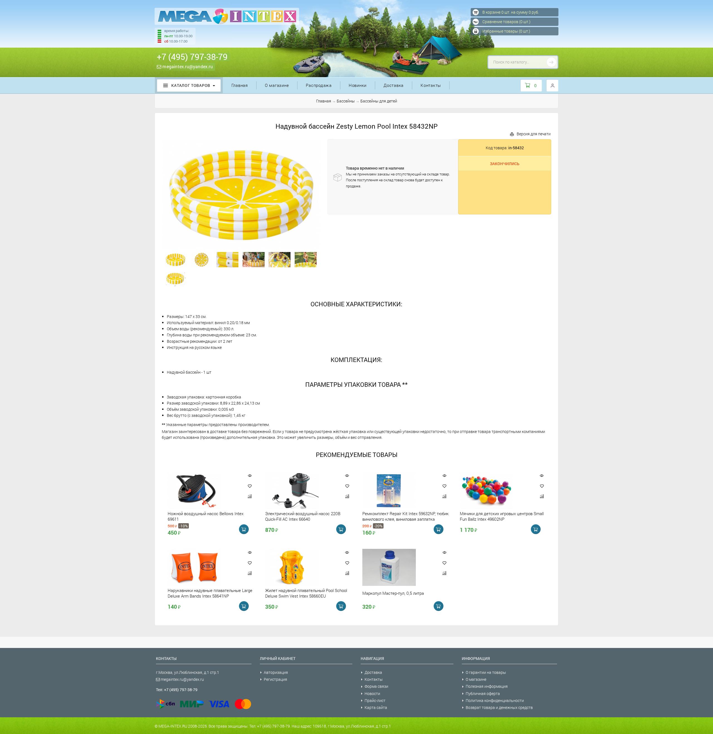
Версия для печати (534, 133)
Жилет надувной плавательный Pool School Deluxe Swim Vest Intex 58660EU (306, 593)
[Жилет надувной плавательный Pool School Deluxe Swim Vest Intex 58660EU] (301, 567)
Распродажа (319, 85)
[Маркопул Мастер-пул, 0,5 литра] (398, 567)
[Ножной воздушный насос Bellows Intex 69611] (204, 490)
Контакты (431, 85)
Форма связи (376, 686)
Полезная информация (487, 686)
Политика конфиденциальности (495, 700)
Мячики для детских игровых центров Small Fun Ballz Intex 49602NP (502, 516)
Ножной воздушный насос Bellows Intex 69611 (205, 516)
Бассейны (346, 101)
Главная (239, 85)
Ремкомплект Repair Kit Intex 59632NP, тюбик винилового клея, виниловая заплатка (405, 516)
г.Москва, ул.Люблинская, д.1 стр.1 (187, 672)
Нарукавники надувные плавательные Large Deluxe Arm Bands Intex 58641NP (210, 593)
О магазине (277, 85)
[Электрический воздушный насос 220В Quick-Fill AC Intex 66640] (301, 490)
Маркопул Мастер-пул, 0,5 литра (393, 593)
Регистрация (275, 679)
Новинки (358, 85)
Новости (372, 693)
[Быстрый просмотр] (250, 475)
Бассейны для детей (378, 101)
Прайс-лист (375, 700)
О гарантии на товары (486, 672)
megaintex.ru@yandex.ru (187, 66)
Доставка (394, 85)
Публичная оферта (483, 693)
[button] (250, 486)
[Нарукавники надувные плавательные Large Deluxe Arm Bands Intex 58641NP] (204, 567)
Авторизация (276, 672)
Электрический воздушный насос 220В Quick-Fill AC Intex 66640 (302, 516)
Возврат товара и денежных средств (499, 707)
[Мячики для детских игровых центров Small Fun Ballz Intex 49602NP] (496, 490)
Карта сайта (376, 707)
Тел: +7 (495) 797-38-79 (176, 689)
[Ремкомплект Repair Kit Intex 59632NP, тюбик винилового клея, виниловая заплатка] (398, 490)
